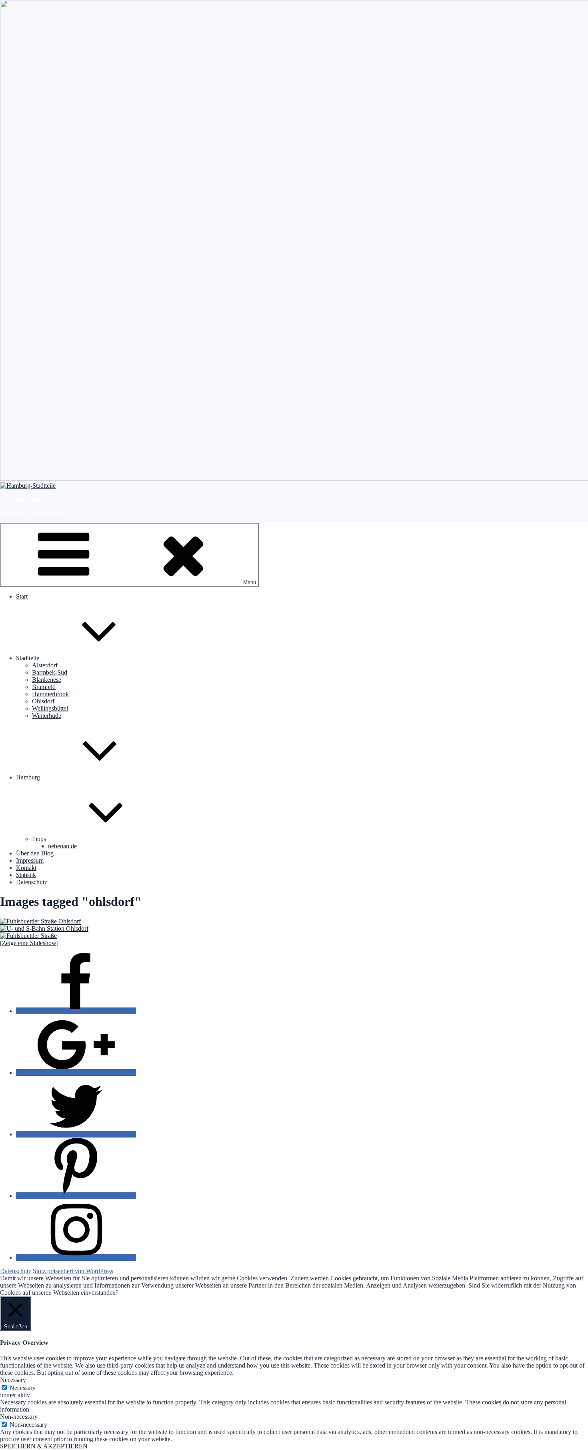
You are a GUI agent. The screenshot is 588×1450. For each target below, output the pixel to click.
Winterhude (46, 715)
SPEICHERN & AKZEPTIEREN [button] (44, 1446)
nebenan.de (62, 846)
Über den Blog (35, 853)
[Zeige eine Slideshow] (29, 942)
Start (22, 596)
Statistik (26, 874)
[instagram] (76, 1257)
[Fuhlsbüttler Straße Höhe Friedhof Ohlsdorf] (40, 921)
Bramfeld (44, 686)
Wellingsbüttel (50, 708)
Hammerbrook (50, 694)
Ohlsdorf (43, 701)
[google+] (76, 1072)
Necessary (23, 1387)
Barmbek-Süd (49, 672)
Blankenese (46, 679)
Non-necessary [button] (19, 1416)
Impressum (30, 860)
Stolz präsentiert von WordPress (73, 1271)
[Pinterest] (76, 1195)
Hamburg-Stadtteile (24, 499)
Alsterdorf (45, 665)
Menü (249, 582)
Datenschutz (31, 882)
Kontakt (26, 867)
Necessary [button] (13, 1379)
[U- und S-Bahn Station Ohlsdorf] (44, 928)
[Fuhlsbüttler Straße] (28, 935)
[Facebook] (76, 1010)
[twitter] (76, 1134)
